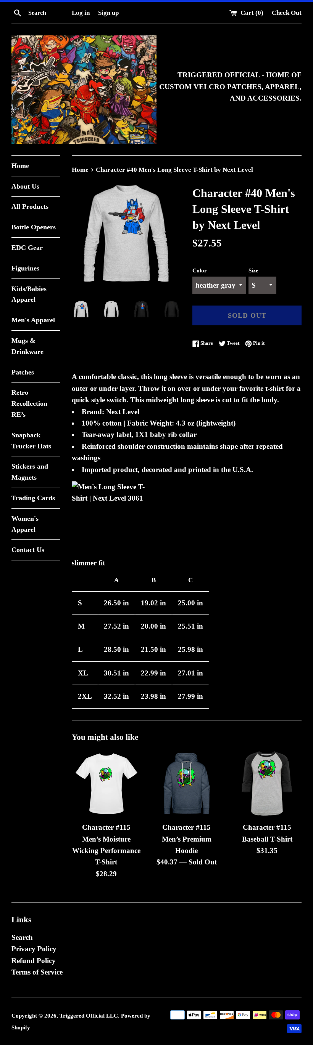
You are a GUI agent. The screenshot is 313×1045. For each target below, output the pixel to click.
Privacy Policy (33, 949)
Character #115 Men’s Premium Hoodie (186, 839)
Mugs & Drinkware (27, 346)
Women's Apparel (25, 524)
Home (20, 166)
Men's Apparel (33, 320)
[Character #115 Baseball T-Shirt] (267, 783)
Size (253, 270)
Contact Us (27, 550)
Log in (81, 12)
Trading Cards (33, 498)
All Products (29, 206)
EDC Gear (27, 247)
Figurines (25, 268)
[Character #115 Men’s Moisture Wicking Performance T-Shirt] (106, 783)
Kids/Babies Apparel (29, 294)
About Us (25, 186)
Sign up (108, 12)
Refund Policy (33, 961)
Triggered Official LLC (89, 1015)
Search (22, 937)
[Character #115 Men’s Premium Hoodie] (186, 783)
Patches (22, 372)
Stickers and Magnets (29, 471)
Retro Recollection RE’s (29, 403)
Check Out (287, 12)
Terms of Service (37, 972)
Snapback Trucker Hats (31, 440)
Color (199, 270)
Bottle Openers (33, 227)
